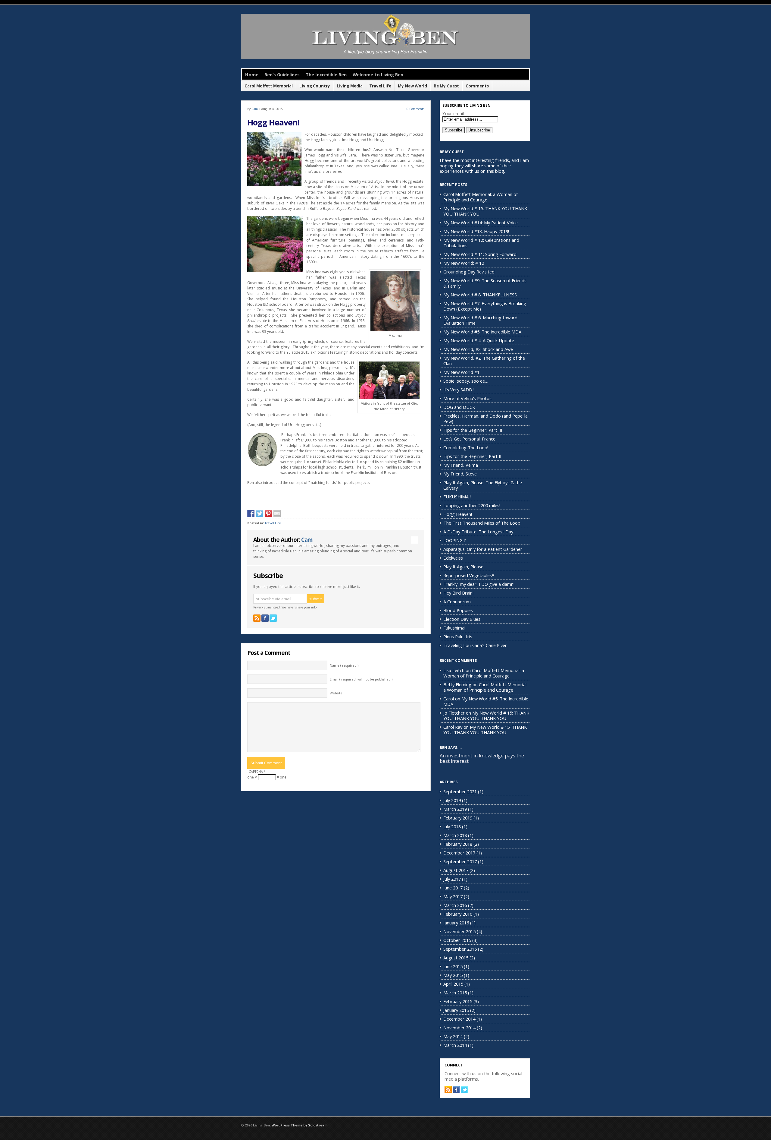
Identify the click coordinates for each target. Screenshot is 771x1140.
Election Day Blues (461, 619)
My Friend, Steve (460, 474)
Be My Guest (446, 86)
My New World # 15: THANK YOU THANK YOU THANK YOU (485, 211)
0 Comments (415, 109)
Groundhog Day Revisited (469, 272)
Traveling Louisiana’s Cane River (475, 645)
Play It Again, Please (463, 567)
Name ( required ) (344, 665)
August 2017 (455, 870)
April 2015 (453, 984)
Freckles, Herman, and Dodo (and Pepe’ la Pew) (485, 418)
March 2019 (455, 809)
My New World (412, 86)
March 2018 (455, 835)
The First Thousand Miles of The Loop (481, 523)
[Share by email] (277, 513)
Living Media (350, 86)
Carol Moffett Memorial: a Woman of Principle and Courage (480, 197)
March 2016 (455, 905)
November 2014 (459, 1028)
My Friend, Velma (460, 465)
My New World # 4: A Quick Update (478, 340)
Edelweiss (453, 558)
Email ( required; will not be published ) (361, 679)
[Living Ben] (385, 57)
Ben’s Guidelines (282, 74)
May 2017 (453, 896)
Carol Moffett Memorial (269, 86)
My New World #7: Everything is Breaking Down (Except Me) (484, 306)
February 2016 (457, 914)
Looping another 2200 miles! (471, 505)
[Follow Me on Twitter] (273, 618)
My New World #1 (461, 372)
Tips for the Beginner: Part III (472, 430)
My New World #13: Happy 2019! (476, 231)
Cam (254, 109)
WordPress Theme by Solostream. (300, 1125)
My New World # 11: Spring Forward (480, 254)
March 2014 (455, 1045)
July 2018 (452, 826)
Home (251, 74)
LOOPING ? (454, 540)
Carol (448, 699)
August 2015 (455, 958)
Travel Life (380, 86)
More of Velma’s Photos (467, 398)
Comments (477, 86)
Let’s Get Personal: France (469, 439)
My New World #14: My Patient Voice (480, 222)
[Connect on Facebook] (265, 618)
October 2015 (457, 940)
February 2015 (457, 1001)
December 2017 (459, 853)
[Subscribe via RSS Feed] (257, 618)
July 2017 (452, 879)
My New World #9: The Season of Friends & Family (484, 283)
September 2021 (460, 791)
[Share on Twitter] (259, 513)
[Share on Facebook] (250, 513)
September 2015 (460, 949)
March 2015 (455, 993)
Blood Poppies (458, 610)
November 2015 (459, 931)
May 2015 (453, 975)
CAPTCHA (257, 771)
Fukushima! (454, 628)
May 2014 (453, 1036)
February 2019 (457, 818)
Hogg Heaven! (273, 122)
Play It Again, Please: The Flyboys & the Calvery (482, 485)
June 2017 (453, 888)
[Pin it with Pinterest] (268, 513)
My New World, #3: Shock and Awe (478, 349)
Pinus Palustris (457, 636)
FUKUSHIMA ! (457, 497)
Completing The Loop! (465, 447)
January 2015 (456, 1010)
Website (336, 693)
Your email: (453, 113)
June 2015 (453, 966)
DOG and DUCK (459, 407)
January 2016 (456, 923)
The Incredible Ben (326, 74)
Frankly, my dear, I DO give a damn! (478, 584)
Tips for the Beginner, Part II (472, 456)
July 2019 (452, 800)
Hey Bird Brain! (458, 593)
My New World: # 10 (463, 263)
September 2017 (460, 861)
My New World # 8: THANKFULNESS (480, 295)
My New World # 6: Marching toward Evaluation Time (480, 320)
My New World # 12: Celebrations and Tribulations (481, 242)
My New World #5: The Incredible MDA (482, 332)
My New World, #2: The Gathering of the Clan (484, 360)
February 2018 (457, 844)
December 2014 (459, 1019)
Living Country (314, 86)
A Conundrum (457, 601)
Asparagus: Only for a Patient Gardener (482, 549)
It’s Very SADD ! (458, 390)
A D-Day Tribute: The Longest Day (478, 532)
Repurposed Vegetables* (468, 575)
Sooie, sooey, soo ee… (465, 381)
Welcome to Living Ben (378, 74)
